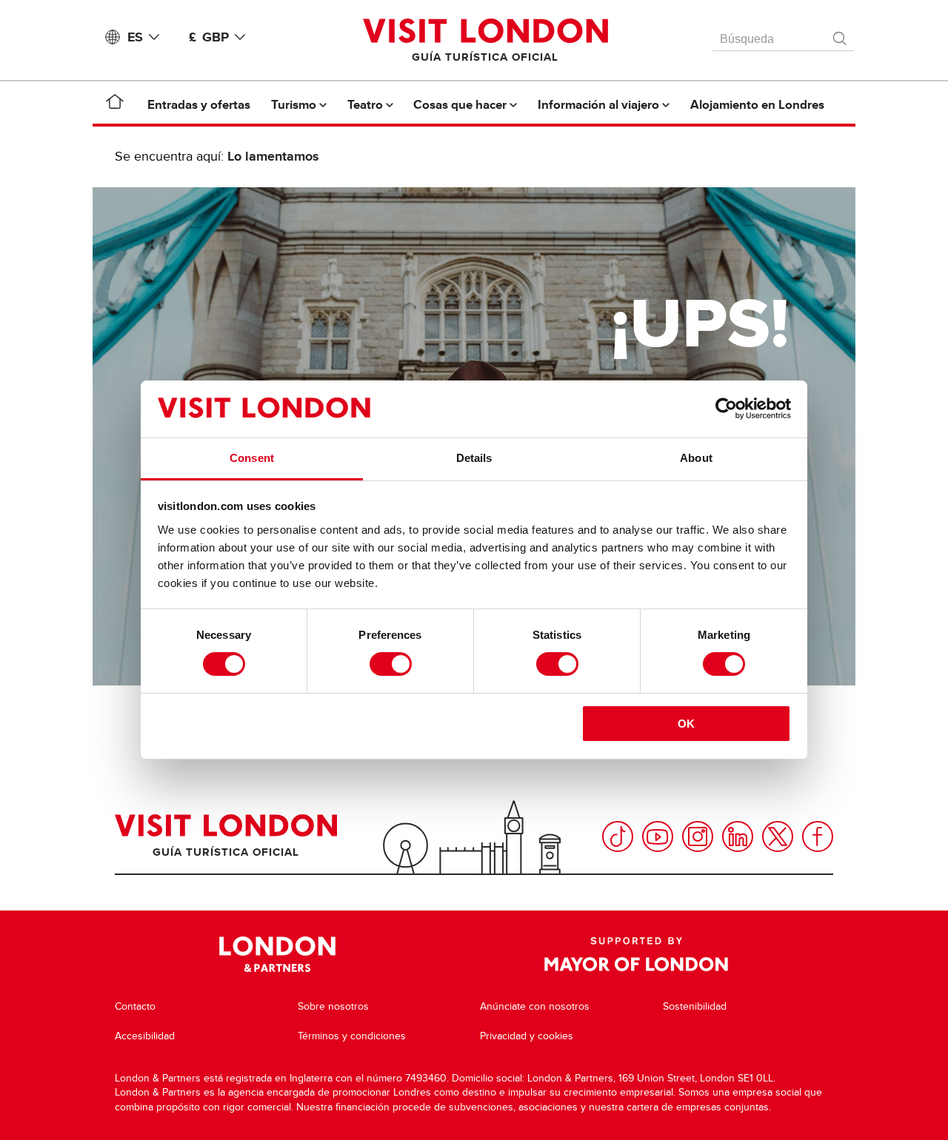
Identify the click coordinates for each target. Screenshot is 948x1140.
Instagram (697, 836)
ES (135, 37)
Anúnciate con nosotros (535, 1006)
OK (686, 723)
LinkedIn (737, 836)
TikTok (617, 836)
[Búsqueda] (840, 34)
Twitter (777, 836)
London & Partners (277, 954)
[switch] (391, 664)
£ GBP (209, 37)
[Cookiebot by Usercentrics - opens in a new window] (726, 409)
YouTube (657, 836)
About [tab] (696, 458)
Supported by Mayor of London (636, 954)
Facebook (817, 836)
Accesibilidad (145, 1036)
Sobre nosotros (333, 1006)
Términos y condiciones (352, 1036)
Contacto (135, 1006)
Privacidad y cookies (526, 1036)
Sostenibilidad (695, 1006)
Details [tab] (474, 458)
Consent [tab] (252, 458)
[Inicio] (115, 104)
